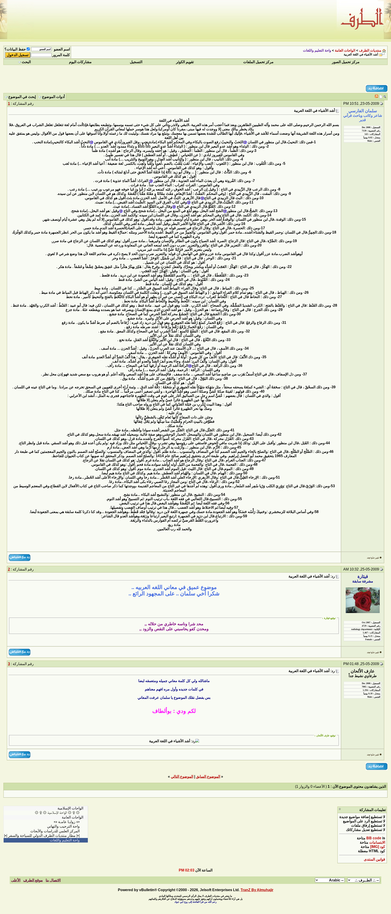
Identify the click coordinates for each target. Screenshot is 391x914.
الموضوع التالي (182, 776)
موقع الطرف (33, 880)
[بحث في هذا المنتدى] (385, 96)
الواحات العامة (345, 50)
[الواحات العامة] (46, 817)
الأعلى (15, 880)
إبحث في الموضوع (22, 97)
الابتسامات (377, 842)
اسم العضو (62, 49)
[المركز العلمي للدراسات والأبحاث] (46, 831)
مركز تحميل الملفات (258, 62)
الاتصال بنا (53, 880)
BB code (373, 838)
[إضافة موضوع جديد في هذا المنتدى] (381, 96)
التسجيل (136, 62)
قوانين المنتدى (374, 859)
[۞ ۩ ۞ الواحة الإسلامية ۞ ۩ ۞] (46, 813)
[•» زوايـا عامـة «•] (46, 822)
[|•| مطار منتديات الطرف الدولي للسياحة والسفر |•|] (46, 835)
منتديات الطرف (370, 50)
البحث (26, 62)
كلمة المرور (61, 55)
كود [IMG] (377, 847)
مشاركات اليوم (80, 62)
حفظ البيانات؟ (15, 49)
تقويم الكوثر (185, 62)
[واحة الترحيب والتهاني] (46, 826)
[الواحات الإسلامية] (46, 808)
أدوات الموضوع (53, 97)
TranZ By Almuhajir (257, 890)
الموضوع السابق (208, 776)
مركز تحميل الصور (346, 62)
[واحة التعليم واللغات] (46, 840)
